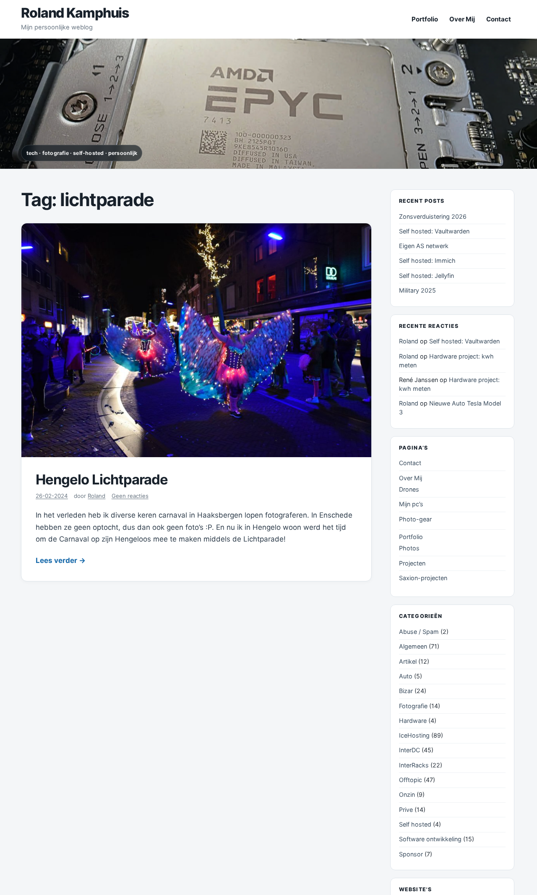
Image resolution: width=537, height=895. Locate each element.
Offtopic (410, 779)
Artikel (408, 661)
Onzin (407, 794)
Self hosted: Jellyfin (426, 275)
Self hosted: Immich (427, 260)
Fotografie (413, 705)
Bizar (406, 690)
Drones (409, 489)
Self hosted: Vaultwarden (434, 231)
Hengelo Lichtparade (102, 479)
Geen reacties (130, 495)
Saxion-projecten (423, 577)
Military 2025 (417, 290)
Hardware (413, 720)
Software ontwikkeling (430, 839)
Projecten (412, 563)
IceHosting (414, 735)
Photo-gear (415, 519)
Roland (96, 495)
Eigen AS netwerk (423, 245)
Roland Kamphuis (75, 13)
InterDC (409, 750)
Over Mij (462, 19)
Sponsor (411, 854)
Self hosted (415, 824)
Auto (405, 676)
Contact (498, 19)
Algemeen (413, 646)
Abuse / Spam (419, 631)
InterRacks (414, 765)
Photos (409, 548)
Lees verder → (61, 560)
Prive (406, 809)
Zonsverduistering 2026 (433, 216)
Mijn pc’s (411, 504)
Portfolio (425, 19)
